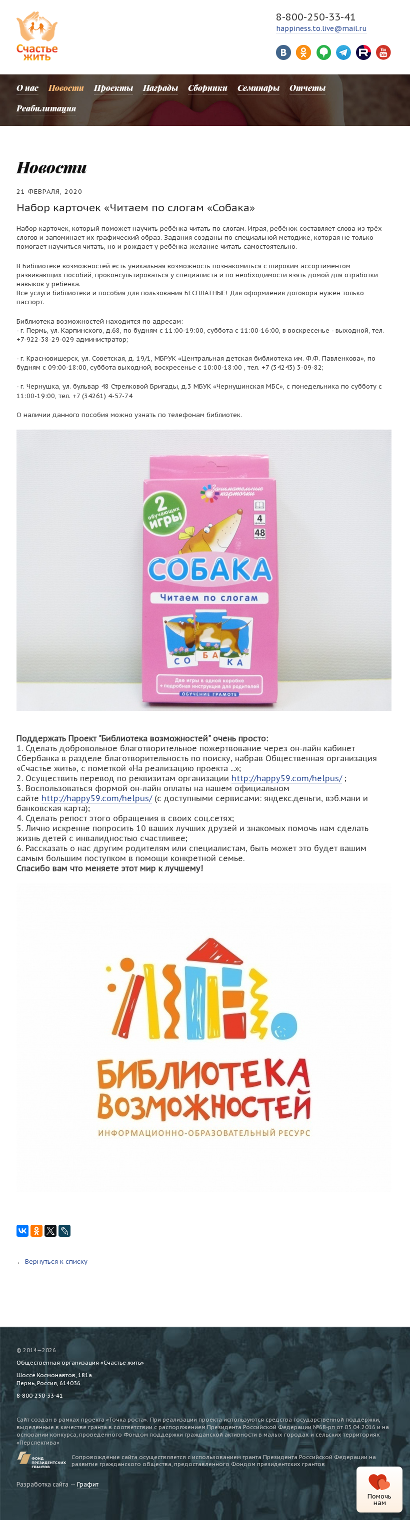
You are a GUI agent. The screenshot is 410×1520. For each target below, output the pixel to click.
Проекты (113, 87)
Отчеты (308, 87)
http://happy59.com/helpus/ (287, 778)
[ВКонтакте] (22, 1231)
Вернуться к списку (56, 1261)
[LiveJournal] (64, 1231)
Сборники (208, 87)
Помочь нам (380, 1499)
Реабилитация (46, 108)
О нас (27, 87)
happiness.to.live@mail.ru (321, 28)
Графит (87, 1484)
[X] (50, 1231)
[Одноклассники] (36, 1231)
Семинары (259, 87)
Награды (160, 87)
